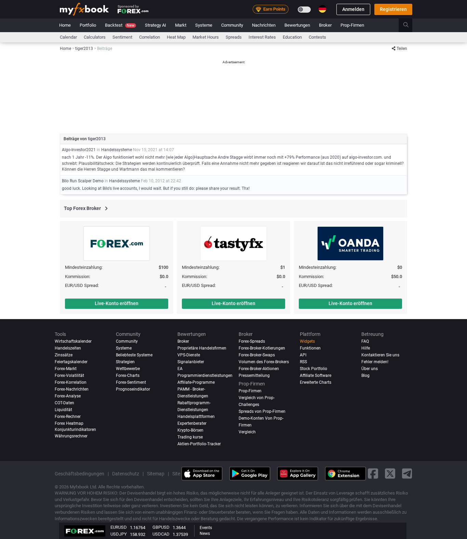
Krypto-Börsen (190, 430)
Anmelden (353, 9)
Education (292, 37)
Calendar (68, 37)
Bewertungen (297, 25)
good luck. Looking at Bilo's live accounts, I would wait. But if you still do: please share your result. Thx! (156, 188)
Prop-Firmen (352, 25)
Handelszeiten (68, 348)
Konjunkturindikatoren (75, 429)
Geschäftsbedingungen (79, 473)
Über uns (369, 368)
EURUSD (118, 527)
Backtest (119, 25)
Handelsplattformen (196, 416)
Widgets (307, 341)
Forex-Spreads (252, 341)
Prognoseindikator (133, 388)
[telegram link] (407, 473)
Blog (365, 375)
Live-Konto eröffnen (116, 303)
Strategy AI (155, 25)
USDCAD (161, 534)
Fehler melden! (374, 361)
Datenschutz (125, 473)
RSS (303, 361)
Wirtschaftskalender (73, 341)
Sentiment (122, 37)
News (205, 533)
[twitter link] (390, 473)
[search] (409, 25)
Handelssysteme (116, 149)
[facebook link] (373, 473)
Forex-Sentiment (131, 382)
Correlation (149, 37)
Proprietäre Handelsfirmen (201, 348)
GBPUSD (161, 527)
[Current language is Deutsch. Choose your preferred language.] (322, 9)
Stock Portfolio (313, 368)
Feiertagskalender (71, 361)
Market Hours (205, 37)
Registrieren (393, 9)
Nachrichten (264, 25)
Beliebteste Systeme (134, 355)
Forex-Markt (66, 368)
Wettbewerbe (128, 368)
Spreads (234, 37)
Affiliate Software (315, 375)
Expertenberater (191, 423)
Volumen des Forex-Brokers (264, 361)
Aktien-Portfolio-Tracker (199, 443)
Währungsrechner (71, 435)
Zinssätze (63, 355)
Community (232, 25)
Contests (317, 37)
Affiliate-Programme (196, 382)
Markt (180, 25)
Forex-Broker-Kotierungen (262, 348)
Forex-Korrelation (70, 382)
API (303, 355)
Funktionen (310, 348)
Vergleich (247, 431)
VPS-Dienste (188, 355)
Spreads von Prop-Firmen (262, 411)
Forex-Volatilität (69, 375)
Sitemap (155, 473)
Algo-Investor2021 (79, 149)
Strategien (125, 361)
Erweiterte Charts (315, 382)
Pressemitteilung (254, 375)
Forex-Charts (127, 375)
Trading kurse (190, 436)
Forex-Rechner (68, 416)
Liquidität (63, 409)
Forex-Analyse (68, 395)
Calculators (95, 37)
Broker (325, 25)
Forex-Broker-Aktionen (259, 368)
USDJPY (118, 534)
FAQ (365, 341)
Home (65, 25)
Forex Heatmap (69, 423)
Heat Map (176, 37)
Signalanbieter (190, 361)
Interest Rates (262, 37)
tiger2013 (97, 138)
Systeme (203, 25)
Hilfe (365, 348)
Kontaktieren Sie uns (380, 355)
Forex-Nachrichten (72, 388)
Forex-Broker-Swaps (257, 355)
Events (206, 527)
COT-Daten (64, 402)
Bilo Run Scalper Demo (83, 181)
